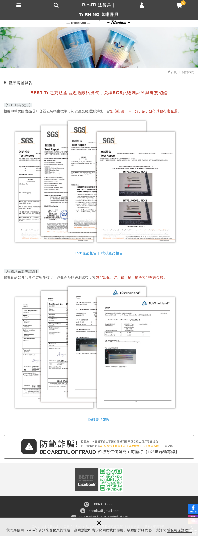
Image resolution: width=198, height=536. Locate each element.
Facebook (193, 509)
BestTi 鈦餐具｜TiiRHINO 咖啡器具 (99, 9)
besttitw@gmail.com (104, 511)
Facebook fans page (86, 479)
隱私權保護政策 (179, 530)
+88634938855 (103, 504)
